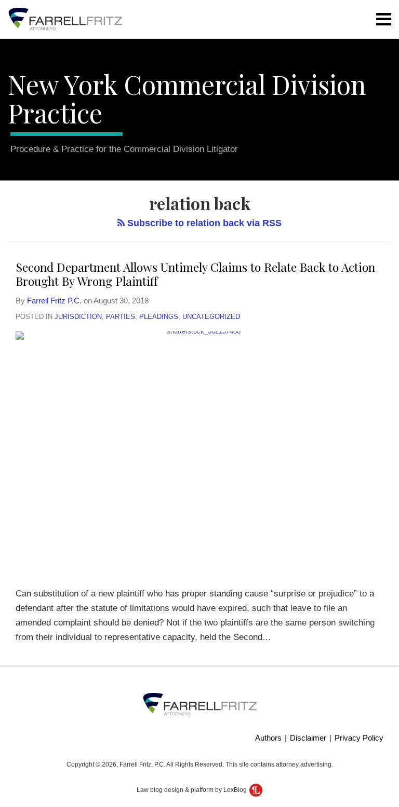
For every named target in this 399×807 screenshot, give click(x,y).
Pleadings (158, 317)
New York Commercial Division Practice (187, 98)
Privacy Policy (359, 737)
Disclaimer (308, 737)
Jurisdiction (78, 317)
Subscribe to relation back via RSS (203, 223)
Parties (120, 317)
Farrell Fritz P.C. (54, 300)
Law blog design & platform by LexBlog (192, 790)
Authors (268, 737)
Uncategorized (211, 317)
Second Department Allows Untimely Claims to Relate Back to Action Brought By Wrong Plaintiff (195, 274)
